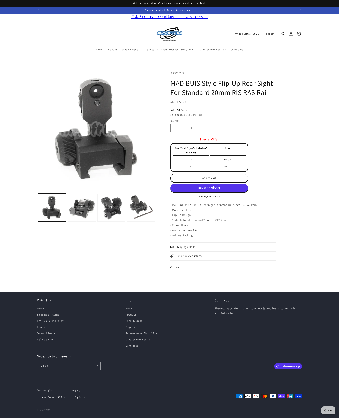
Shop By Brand (134, 320)
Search (41, 308)
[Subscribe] (96, 366)
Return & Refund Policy (50, 320)
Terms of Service (46, 333)
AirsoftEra (49, 410)
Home (129, 308)
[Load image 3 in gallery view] (111, 208)
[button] (149, 49)
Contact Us (132, 345)
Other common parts (138, 339)
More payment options (209, 196)
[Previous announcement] (38, 10)
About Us (131, 314)
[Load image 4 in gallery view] (141, 208)
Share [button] (177, 267)
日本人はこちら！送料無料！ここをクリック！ (169, 17)
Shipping (174, 114)
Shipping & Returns (48, 314)
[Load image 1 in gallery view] (52, 208)
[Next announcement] (301, 10)
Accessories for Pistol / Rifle (142, 333)
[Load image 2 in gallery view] (82, 208)
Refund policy (45, 339)
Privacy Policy (44, 327)
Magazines (132, 327)
